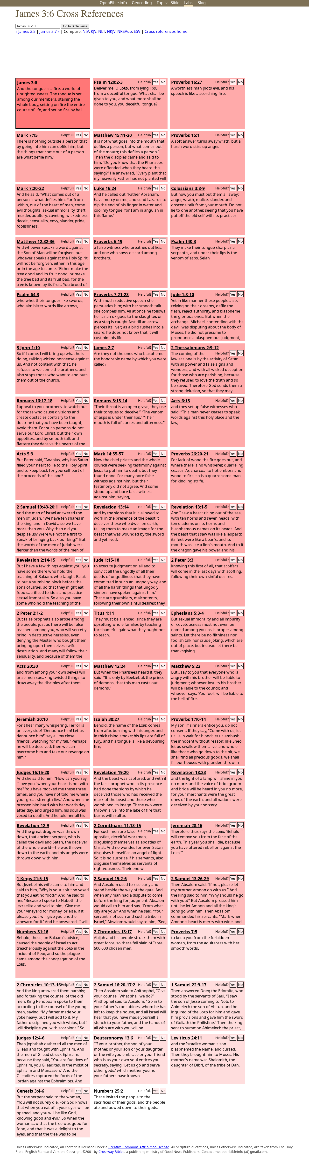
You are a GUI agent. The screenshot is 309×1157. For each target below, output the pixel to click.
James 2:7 (104, 347)
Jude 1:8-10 (182, 294)
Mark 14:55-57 (109, 454)
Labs (188, 2)
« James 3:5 (25, 31)
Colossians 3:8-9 (188, 188)
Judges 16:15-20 (33, 772)
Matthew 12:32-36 (36, 241)
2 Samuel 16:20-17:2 (114, 985)
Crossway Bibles (111, 1151)
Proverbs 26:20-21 (189, 454)
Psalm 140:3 (183, 241)
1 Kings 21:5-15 (32, 878)
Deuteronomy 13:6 (113, 1038)
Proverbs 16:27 (186, 82)
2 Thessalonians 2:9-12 (195, 347)
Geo (142, 2)
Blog (201, 2)
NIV (86, 31)
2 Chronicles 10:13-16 (39, 985)
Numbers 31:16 (32, 931)
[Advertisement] (260, 44)
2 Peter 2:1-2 (30, 613)
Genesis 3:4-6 (30, 1091)
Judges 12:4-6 (30, 1038)
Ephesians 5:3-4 (187, 613)
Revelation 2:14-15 (36, 560)
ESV (137, 31)
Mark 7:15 (27, 135)
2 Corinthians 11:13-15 (117, 825)
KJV (93, 31)
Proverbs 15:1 (185, 135)
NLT (101, 31)
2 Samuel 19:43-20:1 (37, 507)
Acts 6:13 (180, 401)
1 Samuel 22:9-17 (188, 985)
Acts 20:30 (27, 666)
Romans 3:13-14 (110, 401)
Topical (168, 2)
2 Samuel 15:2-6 (110, 878)
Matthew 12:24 (110, 666)
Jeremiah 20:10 (32, 719)
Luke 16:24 (105, 188)
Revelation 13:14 (111, 507)
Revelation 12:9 (33, 825)
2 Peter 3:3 (182, 560)
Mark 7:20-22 (30, 188)
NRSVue (124, 31)
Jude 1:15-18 (106, 560)
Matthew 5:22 (185, 666)
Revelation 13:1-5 (189, 507)
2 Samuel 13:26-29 (190, 878)
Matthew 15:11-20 (113, 135)
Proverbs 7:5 (184, 931)
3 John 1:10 (28, 347)
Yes (155, 82)
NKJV (111, 31)
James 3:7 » (50, 31)
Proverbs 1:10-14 (188, 719)
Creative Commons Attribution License (138, 1147)
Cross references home (166, 31)
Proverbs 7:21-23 (111, 294)
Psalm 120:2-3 (108, 82)
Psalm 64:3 (28, 294)
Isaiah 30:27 (106, 719)
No (163, 82)
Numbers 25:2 (108, 1091)
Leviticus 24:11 (186, 1038)
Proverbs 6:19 (108, 241)
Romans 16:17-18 (34, 401)
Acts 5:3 (25, 454)
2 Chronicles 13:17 (113, 931)
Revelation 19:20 (111, 772)
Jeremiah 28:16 (186, 825)
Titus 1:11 (104, 613)
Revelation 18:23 (188, 772)
